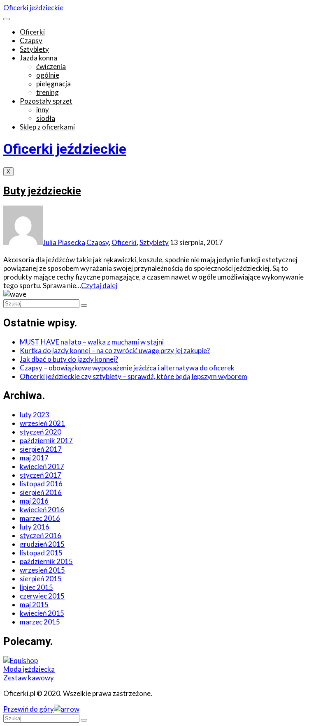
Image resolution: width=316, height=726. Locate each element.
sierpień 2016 (41, 492)
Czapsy (31, 40)
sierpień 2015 (41, 578)
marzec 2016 (40, 518)
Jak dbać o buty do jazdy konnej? (69, 359)
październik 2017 (46, 440)
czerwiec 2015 (42, 596)
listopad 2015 (41, 552)
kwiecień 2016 (42, 509)
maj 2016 (34, 501)
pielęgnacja (53, 83)
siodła (45, 118)
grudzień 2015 (42, 544)
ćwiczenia (51, 66)
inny (42, 109)
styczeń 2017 (40, 475)
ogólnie (47, 75)
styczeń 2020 (40, 432)
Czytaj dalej (99, 285)
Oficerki (32, 32)
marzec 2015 (40, 621)
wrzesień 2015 (42, 570)
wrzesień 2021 (42, 423)
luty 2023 (34, 414)
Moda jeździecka (29, 669)
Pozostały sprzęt (46, 101)
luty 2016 (34, 527)
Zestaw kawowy (28, 677)
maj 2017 (34, 457)
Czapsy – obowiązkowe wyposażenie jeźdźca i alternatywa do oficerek (127, 367)
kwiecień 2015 (42, 613)
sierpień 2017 (41, 449)
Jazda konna (38, 57)
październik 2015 (46, 561)
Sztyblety (34, 49)
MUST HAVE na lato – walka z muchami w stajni (92, 342)
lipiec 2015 (36, 587)
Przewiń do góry (28, 709)
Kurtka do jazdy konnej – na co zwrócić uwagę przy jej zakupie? (115, 350)
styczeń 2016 (40, 535)
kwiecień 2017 (42, 466)
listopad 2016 (41, 483)
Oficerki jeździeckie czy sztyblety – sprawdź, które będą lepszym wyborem (133, 376)
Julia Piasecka (64, 242)
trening (47, 92)
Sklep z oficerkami (47, 127)
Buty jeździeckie (42, 191)
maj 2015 (34, 604)
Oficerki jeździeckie (33, 7)
